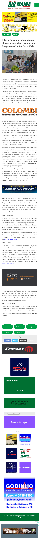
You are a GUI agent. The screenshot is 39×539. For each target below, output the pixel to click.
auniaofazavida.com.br (10, 239)
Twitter (16, 340)
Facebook (8, 340)
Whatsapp (31, 340)
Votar (13, 413)
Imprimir (23, 340)
